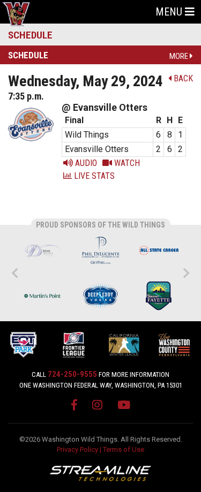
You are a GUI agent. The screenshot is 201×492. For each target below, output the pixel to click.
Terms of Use (123, 449)
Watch (126, 163)
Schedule (30, 35)
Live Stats (93, 176)
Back (182, 78)
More (179, 56)
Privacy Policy (77, 449)
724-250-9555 (72, 374)
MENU (170, 11)
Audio (85, 163)
